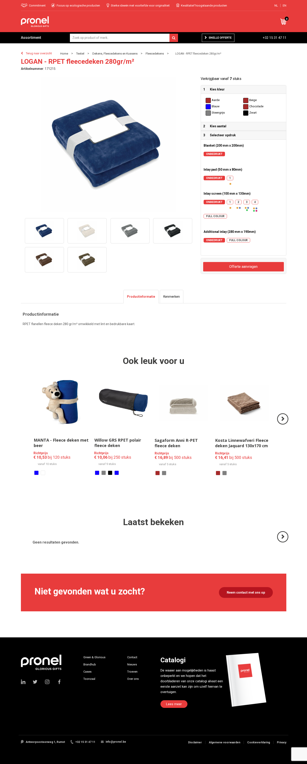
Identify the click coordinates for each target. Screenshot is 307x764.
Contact (132, 657)
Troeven (132, 671)
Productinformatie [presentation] (141, 296)
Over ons (133, 678)
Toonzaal (89, 678)
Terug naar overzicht (39, 53)
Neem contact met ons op (246, 592)
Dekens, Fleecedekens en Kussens (115, 53)
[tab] (141, 296)
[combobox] (124, 38)
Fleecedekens (155, 53)
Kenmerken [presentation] (171, 296)
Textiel (80, 53)
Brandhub (89, 664)
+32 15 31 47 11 (274, 38)
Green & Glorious (94, 657)
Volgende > (283, 424)
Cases (87, 671)
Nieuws (132, 664)
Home (64, 53)
